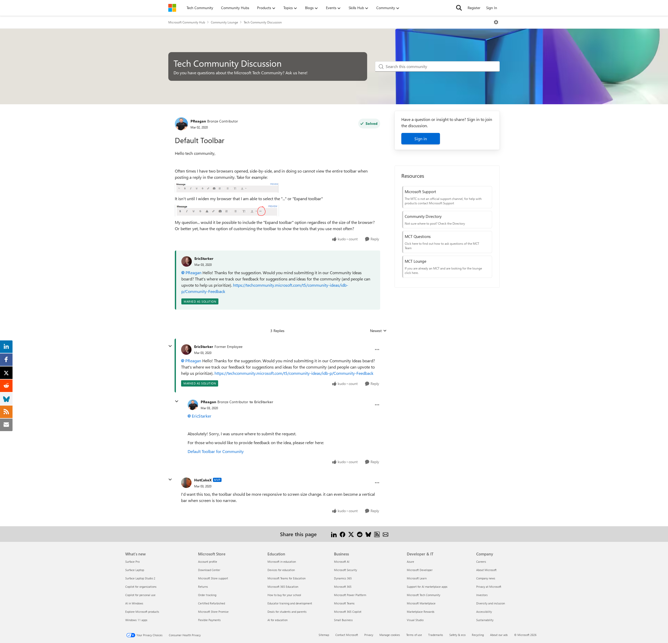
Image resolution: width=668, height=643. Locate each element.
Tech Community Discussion (263, 22)
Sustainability (484, 620)
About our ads (499, 635)
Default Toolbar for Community (216, 451)
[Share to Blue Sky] (368, 534)
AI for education (277, 620)
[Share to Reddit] (359, 534)
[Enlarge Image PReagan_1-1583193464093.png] (227, 210)
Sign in (420, 138)
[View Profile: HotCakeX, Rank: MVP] (186, 482)
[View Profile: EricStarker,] (186, 261)
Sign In (491, 7)
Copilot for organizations (141, 587)
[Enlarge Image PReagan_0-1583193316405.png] (227, 188)
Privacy (368, 635)
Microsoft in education (281, 562)
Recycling (478, 635)
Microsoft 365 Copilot (347, 612)
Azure (410, 562)
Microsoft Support (420, 191)
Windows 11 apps (136, 620)
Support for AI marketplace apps (427, 587)
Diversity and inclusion (490, 603)
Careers (481, 562)
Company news (485, 578)
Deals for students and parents (287, 612)
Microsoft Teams (344, 603)
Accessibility (484, 612)
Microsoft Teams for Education (286, 578)
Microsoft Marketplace (421, 603)
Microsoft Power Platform (350, 595)
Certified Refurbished (211, 603)
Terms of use (414, 635)
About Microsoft (486, 570)
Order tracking (207, 595)
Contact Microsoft (346, 635)
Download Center (209, 570)
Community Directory (423, 216)
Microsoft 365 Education (282, 587)
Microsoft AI (341, 562)
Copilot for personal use (140, 595)
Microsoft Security (345, 570)
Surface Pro (132, 562)
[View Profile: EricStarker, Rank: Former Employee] (186, 349)
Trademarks (435, 635)
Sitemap (324, 635)
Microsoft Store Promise (213, 612)
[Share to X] (351, 534)
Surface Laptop (134, 570)
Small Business (343, 620)
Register (474, 7)
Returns (203, 587)
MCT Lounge (415, 261)
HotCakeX (203, 479)
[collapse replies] (170, 346)
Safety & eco (457, 635)
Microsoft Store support (213, 578)
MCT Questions (418, 236)
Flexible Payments (209, 620)
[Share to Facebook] (342, 534)
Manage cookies (389, 635)
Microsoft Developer (420, 570)
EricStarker (203, 258)
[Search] (459, 8)
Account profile (207, 562)
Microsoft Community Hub (186, 22)
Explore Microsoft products (142, 612)
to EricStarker (261, 401)
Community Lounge (224, 22)
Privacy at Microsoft (488, 587)
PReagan (198, 121)
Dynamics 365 (343, 578)
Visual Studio (415, 620)
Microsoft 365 (342, 587)
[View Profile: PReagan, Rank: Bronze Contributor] (181, 123)
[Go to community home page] (172, 8)
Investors (482, 595)
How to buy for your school (284, 595)
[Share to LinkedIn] (334, 534)
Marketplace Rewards (420, 612)
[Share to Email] (385, 534)
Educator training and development (289, 603)
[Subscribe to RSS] (377, 534)
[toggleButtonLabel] (496, 22)
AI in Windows (134, 603)
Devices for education (281, 570)
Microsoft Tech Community (423, 595)
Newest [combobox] (378, 330)
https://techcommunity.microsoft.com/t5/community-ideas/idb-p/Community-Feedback (293, 373)
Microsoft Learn (417, 578)
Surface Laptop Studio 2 (140, 578)
